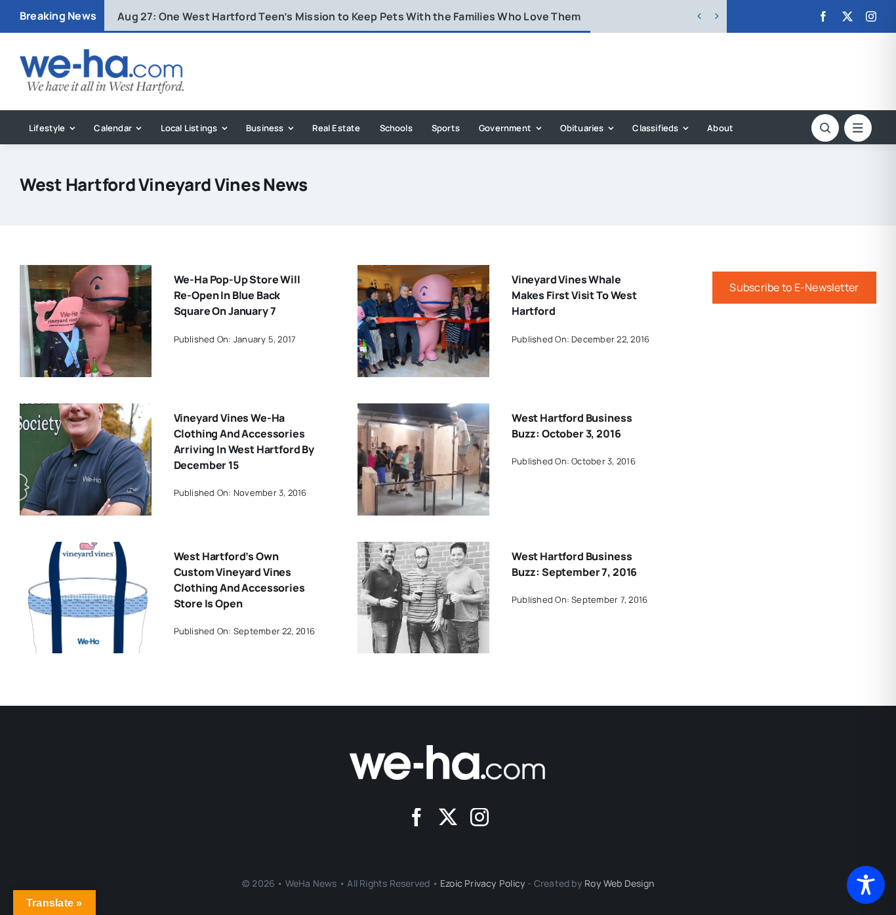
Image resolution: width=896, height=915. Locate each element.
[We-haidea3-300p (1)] (102, 54)
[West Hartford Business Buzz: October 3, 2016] (423, 412)
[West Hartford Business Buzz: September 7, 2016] (423, 551)
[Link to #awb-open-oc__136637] (825, 128)
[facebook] (823, 16)
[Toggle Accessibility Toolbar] (865, 884)
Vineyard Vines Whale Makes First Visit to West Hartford (574, 295)
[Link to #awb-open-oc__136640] (858, 128)
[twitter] (847, 16)
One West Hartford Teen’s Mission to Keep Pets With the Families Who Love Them (348, 16)
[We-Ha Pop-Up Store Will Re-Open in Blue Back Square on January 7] (86, 274)
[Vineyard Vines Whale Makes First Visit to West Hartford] (423, 274)
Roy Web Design (619, 883)
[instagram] (871, 16)
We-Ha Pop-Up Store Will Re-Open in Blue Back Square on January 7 (237, 295)
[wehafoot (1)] (448, 750)
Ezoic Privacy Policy (482, 883)
